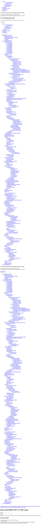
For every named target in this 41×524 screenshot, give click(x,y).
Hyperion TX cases (12, 227)
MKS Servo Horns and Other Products (15, 238)
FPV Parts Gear (9, 164)
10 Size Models (9, 43)
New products (9, 3)
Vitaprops (8, 188)
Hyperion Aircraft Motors (15, 119)
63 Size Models (9, 49)
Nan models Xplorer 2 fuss (15, 258)
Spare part (10, 131)
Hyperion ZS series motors (17, 123)
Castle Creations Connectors (11, 146)
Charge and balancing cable (9, 136)
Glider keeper (9, 196)
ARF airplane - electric (8, 42)
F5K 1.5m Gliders (14, 168)
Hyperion (10, 104)
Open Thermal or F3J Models (12, 252)
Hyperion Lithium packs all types (14, 58)
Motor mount (7, 440)
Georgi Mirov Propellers (11, 187)
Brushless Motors (8, 346)
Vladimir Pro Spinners (10, 182)
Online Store (2, 506)
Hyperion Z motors (16, 122)
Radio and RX (7, 214)
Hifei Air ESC (9, 92)
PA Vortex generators (10, 210)
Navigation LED (7, 441)
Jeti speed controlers (12, 86)
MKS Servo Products (10, 237)
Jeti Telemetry (11, 469)
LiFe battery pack (14, 59)
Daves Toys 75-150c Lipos (17, 317)
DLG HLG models (10, 158)
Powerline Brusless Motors (11, 111)
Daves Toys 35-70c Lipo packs (18, 78)
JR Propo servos (9, 244)
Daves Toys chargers (10, 143)
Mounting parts (13, 114)
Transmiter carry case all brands (12, 232)
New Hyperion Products (9, 2)
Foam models (11, 177)
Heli (5, 192)
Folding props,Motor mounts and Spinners (12, 181)
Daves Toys (9, 109)
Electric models (7, 404)
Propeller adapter (7, 212)
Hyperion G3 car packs (17, 64)
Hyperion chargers (10, 139)
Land (8, 228)
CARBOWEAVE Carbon (9, 135)
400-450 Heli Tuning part (11, 193)
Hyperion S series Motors (17, 121)
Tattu (10, 57)
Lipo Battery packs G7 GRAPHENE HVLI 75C (21, 71)
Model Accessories (12, 255)
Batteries (6, 54)
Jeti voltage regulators (12, 105)
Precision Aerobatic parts (9, 204)
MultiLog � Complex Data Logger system (14, 438)
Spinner (6, 246)
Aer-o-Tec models (14, 175)
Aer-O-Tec (11, 498)
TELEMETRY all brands (11, 468)
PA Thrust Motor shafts (13, 207)
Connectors (7, 145)
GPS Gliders (7, 191)
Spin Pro (12, 87)
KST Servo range (10, 243)
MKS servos (11, 239)
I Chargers (8, 138)
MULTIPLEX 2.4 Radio (11, 225)
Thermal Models (7, 251)
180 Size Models (9, 52)
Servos (6, 235)
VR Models (13, 169)
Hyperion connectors (10, 149)
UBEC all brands (10, 101)
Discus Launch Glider (8, 157)
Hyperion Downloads (6, 8)
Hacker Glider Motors (12, 113)
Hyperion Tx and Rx (10, 226)
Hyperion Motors (10, 117)
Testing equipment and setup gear (10, 249)
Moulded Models (12, 167)
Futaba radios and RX (10, 221)
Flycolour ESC (9, 89)
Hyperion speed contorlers (11, 94)
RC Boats (6, 233)
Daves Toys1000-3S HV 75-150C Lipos (19, 507)
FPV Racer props (10, 165)
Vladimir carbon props (10, 183)
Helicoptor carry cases (8, 432)
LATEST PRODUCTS (7, 264)
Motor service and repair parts (16, 130)
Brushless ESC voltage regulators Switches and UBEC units (15, 83)
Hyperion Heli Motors (15, 126)
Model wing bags (10, 211)
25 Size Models (9, 46)
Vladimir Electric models (15, 170)
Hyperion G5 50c (16, 66)
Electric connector (12, 150)
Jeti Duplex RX (13, 218)
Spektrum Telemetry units (13, 231)
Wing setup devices (8, 263)
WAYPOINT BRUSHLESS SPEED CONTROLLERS (16, 98)
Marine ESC (9, 100)
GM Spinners (9, 186)
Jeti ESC (8, 85)
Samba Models (13, 174)
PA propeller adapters (10, 205)
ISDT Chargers (9, 141)
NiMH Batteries (9, 55)
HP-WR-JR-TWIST (16, 153)
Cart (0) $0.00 (2, 271)
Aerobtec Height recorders (11, 197)
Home (4, 1)
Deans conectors (9, 147)
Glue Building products (9, 190)
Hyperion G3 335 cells (17, 62)
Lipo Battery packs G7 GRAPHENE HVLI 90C (21, 72)
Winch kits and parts (8, 40)
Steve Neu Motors (8, 248)
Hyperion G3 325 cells (17, 61)
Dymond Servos (9, 236)
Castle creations (9, 97)
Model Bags (11, 253)
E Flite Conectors (10, 148)
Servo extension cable (14, 152)
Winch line (6, 39)
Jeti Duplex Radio (14, 217)
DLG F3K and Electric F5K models (11, 161)
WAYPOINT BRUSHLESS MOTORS (13, 133)
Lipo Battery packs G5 (15, 65)
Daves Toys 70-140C (16, 75)
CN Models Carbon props (11, 185)
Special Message (7, 6)
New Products (5, 32)
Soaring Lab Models (14, 171)
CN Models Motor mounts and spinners (13, 184)
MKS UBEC (11, 103)
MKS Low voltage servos (15, 240)
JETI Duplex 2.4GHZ (10, 215)
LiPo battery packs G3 (15, 60)
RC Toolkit (9, 376)
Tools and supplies (8, 260)
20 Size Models (9, 45)
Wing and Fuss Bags (10, 159)
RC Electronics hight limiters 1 (12, 434)
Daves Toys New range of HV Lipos (17, 74)
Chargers (6, 375)
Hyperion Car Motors (14, 125)
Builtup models (11, 178)
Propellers (6, 213)
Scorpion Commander (10, 96)
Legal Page (4, 9)
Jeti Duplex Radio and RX (13, 216)
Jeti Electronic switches (13, 91)
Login (1, 514)
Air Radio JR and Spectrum (11, 222)
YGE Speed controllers (11, 84)
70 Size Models (9, 288)
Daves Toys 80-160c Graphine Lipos (19, 318)
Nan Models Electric (14, 172)
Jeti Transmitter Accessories (15, 220)
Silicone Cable (7, 245)
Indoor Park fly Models (9, 439)
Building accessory (8, 134)
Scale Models (7, 234)
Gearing (6, 189)
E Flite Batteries (11, 82)
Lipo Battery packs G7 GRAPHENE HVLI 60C (21, 70)
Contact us (4, 7)
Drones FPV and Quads (9, 162)
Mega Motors (9, 132)
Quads (8, 163)
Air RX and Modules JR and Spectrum (13, 223)
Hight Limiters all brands (9, 433)
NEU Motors (9, 115)
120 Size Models (9, 51)
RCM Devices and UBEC (13, 102)
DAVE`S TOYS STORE (7, 41)
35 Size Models (9, 47)
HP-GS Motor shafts (16, 129)
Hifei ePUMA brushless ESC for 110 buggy (14, 99)
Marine (8, 229)
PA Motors (8, 206)
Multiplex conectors (10, 154)
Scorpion (8, 116)
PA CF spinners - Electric (11, 209)
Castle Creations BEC (12, 107)
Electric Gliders (9, 405)
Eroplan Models (13, 176)
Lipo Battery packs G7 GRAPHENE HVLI (18, 69)
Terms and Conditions (8, 5)
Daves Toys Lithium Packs (13, 73)
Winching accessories (8, 36)
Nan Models (11, 257)
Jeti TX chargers (14, 219)
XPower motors (9, 110)
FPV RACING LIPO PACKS (16, 80)
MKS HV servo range (15, 241)
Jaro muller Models (12, 256)
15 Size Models (9, 44)
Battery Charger (11, 140)
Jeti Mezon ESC (14, 88)
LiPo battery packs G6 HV (15, 68)
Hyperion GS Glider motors (15, 127)
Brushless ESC (11, 95)
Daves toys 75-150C (16, 76)
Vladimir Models (12, 497)
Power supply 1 (7, 203)
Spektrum (8, 142)
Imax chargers (9, 144)
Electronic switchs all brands (11, 90)
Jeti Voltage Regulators (15, 106)
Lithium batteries (9, 56)
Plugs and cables (12, 151)
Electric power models (10, 179)
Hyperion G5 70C (16, 67)
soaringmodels (9, 160)
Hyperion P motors (16, 120)
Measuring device (10, 250)
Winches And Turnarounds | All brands (11, 37)
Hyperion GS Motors (16, 128)
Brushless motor (11, 118)
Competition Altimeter (10, 198)
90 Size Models (9, 289)
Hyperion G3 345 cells (17, 63)
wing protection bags (8, 262)
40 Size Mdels (9, 48)
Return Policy (7, 4)
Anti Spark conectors (10, 155)
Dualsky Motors (9, 347)
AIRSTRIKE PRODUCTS (7, 35)
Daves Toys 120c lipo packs (13, 81)
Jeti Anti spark (11, 156)
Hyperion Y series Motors (17, 124)
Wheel (6, 261)
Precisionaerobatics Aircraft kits (12, 180)
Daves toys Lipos (14, 77)
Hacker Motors (9, 112)
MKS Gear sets (11, 242)
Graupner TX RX (10, 224)
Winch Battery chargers (9, 38)
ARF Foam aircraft (8, 53)
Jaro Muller (13, 173)
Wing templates (11, 254)
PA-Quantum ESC (10, 208)
